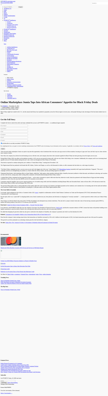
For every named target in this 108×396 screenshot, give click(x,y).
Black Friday (10, 274)
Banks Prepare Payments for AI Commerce (11, 363)
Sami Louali (59, 207)
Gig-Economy (10, 55)
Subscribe (9, 95)
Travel (8, 65)
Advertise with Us (11, 98)
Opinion (9, 80)
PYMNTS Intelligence (10, 20)
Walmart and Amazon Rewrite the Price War (12, 369)
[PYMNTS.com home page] (8, 1)
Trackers (9, 21)
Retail (5, 12)
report (36, 192)
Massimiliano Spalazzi (65, 169)
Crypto (5, 17)
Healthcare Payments (12, 58)
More (5, 40)
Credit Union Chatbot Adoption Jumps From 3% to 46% (15, 365)
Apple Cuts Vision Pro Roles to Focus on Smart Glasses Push (16, 283)
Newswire (3, 2)
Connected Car (10, 48)
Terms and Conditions (97, 146)
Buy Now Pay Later (12, 50)
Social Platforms (11, 62)
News (40, 274)
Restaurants (10, 70)
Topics (5, 43)
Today (5, 10)
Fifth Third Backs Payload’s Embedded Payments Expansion (16, 282)
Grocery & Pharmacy (12, 57)
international (32, 274)
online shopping (47, 274)
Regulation (6, 38)
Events (5, 39)
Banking (9, 51)
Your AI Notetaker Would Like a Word (10, 280)
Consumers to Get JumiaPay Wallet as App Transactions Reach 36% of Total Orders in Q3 (28, 214)
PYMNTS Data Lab (11, 26)
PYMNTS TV (7, 8)
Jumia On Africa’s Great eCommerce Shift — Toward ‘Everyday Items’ (25, 205)
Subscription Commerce (13, 64)
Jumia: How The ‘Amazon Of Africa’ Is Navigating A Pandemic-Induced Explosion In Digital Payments (32, 222)
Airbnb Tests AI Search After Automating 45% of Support (15, 367)
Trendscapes (9, 23)
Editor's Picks (10, 79)
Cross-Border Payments (13, 54)
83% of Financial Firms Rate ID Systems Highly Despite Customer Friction (19, 366)
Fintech (6, 14)
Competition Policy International (15, 86)
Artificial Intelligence (12, 47)
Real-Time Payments (12, 68)
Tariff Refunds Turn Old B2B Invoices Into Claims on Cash (16, 370)
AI (4, 18)
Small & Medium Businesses (14, 61)
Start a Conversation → (6, 393)
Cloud (8, 52)
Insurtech (9, 60)
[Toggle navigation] (1, 4)
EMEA (9, 71)
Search (20, 7)
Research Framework (11, 27)
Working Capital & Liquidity (14, 85)
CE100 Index (10, 83)
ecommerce (17, 274)
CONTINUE (4, 382)
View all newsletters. (13, 382)
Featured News (24, 274)
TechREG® (10, 67)
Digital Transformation (9, 15)
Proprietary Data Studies (12, 24)
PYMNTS (5, 106)
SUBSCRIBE (9, 2)
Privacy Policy (87, 146)
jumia (37, 274)
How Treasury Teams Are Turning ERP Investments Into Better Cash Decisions (20, 372)
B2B (5, 11)
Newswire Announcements (13, 82)
